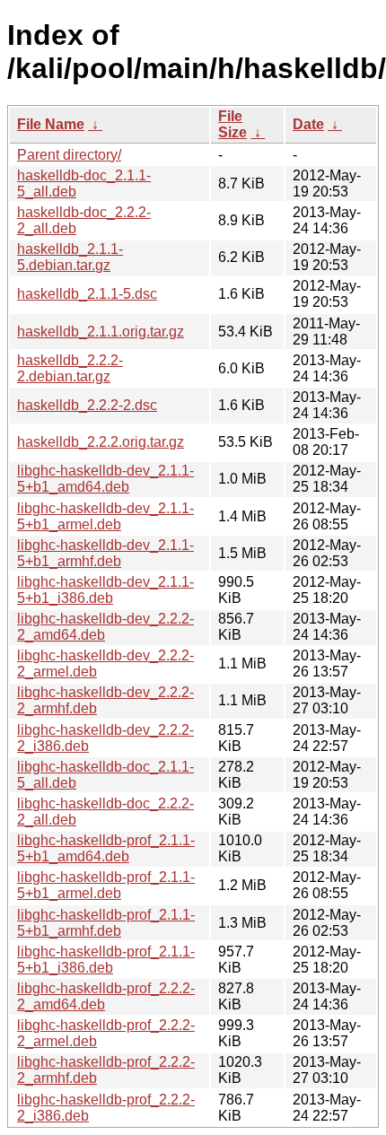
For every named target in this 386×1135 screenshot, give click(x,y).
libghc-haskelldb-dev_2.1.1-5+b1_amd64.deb (105, 478)
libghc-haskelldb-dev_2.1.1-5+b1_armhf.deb (105, 553)
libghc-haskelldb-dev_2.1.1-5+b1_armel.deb (105, 516)
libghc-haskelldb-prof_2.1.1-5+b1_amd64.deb (106, 848)
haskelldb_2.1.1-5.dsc (87, 293)
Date (308, 124)
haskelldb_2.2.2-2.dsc (87, 405)
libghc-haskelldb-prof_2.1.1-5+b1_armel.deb (106, 885)
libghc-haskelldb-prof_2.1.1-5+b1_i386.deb (106, 959)
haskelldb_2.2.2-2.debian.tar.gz (70, 368)
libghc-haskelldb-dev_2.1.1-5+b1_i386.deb (105, 590)
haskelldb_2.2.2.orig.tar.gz (100, 442)
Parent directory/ (69, 154)
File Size (232, 124)
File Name (50, 124)
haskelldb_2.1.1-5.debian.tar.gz (70, 257)
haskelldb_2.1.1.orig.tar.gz (100, 331)
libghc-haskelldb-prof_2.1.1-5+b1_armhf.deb (106, 923)
